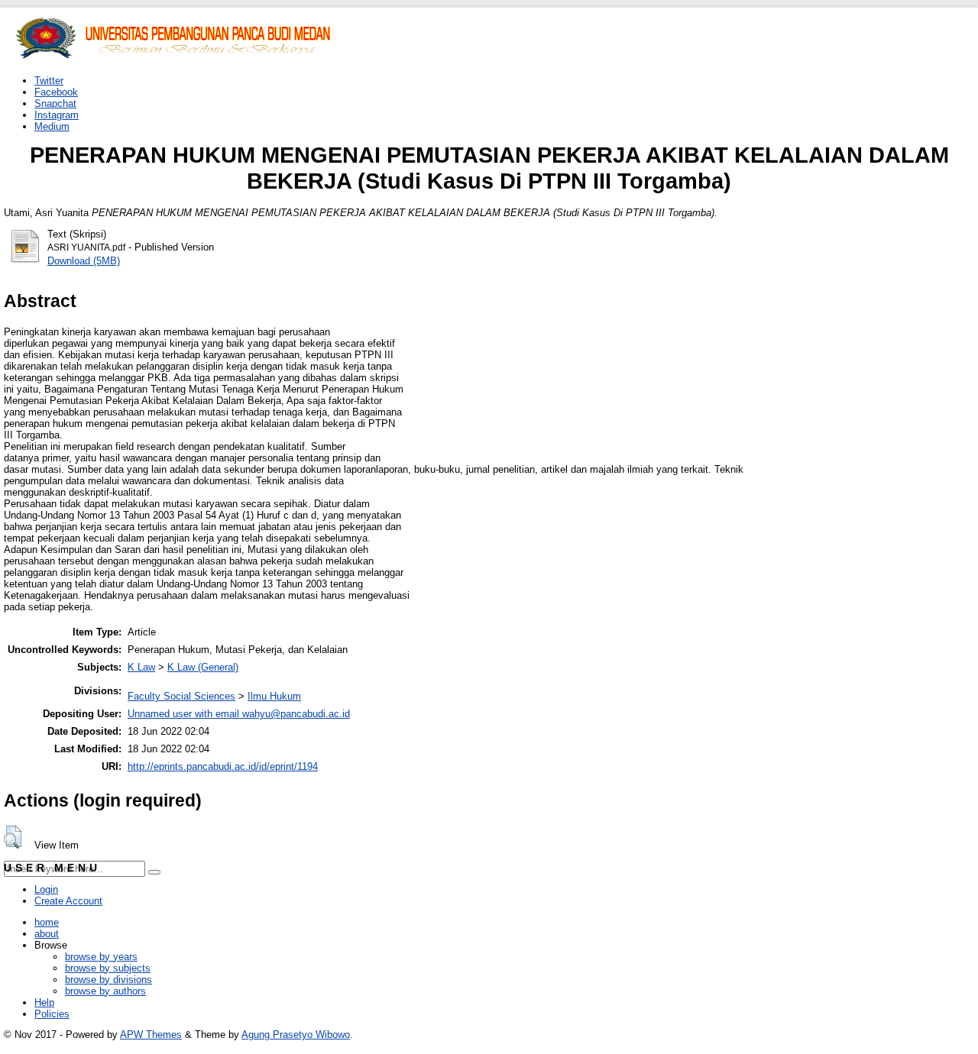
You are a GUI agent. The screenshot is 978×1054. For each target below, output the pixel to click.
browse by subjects (108, 968)
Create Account (68, 901)
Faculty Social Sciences (181, 696)
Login (46, 889)
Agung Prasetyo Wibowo (295, 1034)
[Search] (154, 872)
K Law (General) (202, 667)
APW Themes (151, 1034)
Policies (52, 1014)
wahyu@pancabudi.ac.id (296, 713)
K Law (141, 667)
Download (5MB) (83, 261)
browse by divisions (108, 979)
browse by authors (105, 991)
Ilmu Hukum (274, 696)
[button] (12, 837)
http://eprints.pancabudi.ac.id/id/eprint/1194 (223, 766)
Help (44, 1002)
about (46, 933)
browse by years (101, 956)
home (46, 922)
